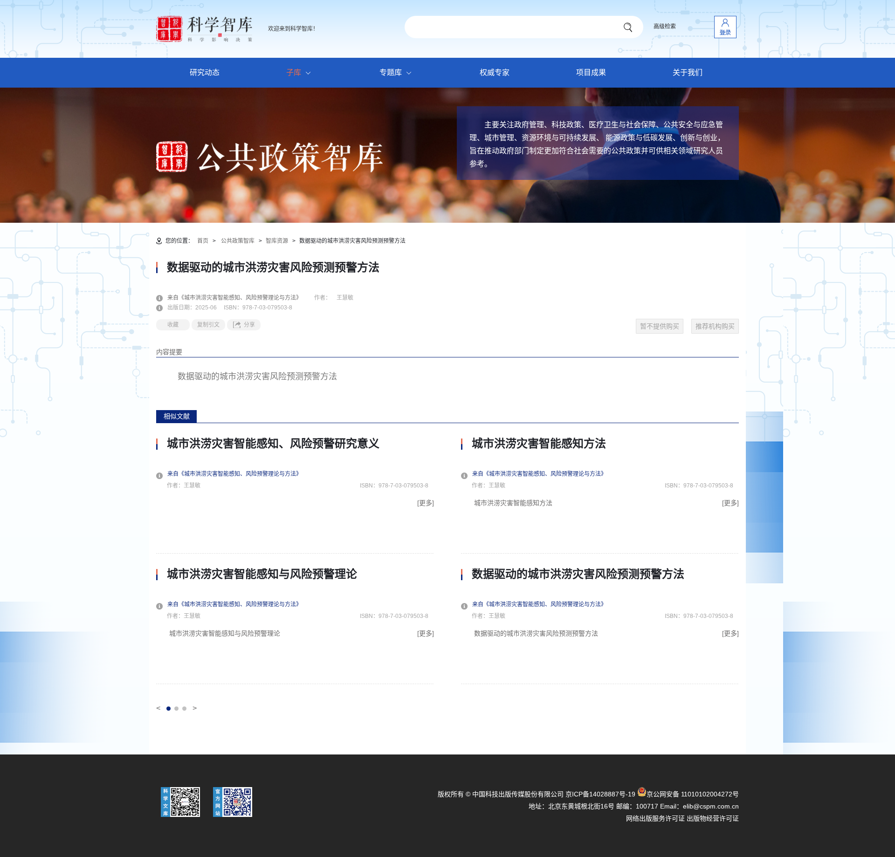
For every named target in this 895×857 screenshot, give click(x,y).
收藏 (173, 325)
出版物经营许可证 (713, 818)
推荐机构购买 (715, 326)
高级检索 (665, 26)
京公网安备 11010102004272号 (693, 794)
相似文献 (177, 416)
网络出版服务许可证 (655, 818)
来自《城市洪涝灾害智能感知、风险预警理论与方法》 (240, 298)
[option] (295, 560)
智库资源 (277, 241)
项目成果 (591, 72)
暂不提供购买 (659, 326)
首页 (202, 241)
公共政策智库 (238, 241)
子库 (293, 72)
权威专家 (494, 72)
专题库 (390, 72)
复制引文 (208, 325)
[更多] (425, 503)
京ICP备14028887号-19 (600, 794)
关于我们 (687, 72)
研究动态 (205, 72)
